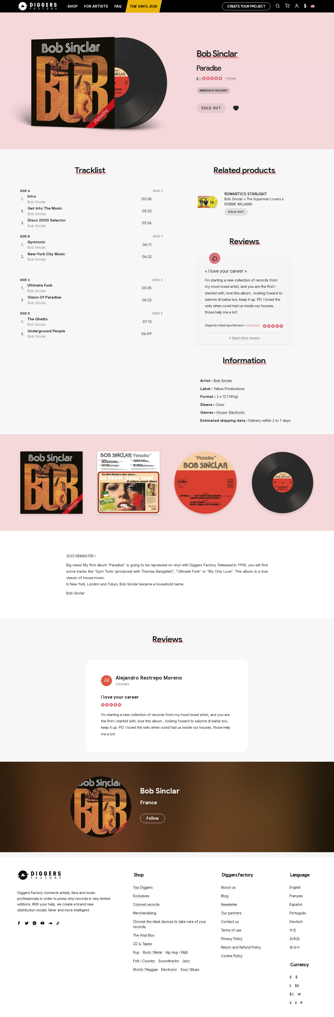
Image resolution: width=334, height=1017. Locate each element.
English (295, 887)
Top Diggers (143, 887)
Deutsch (296, 921)
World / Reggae (145, 969)
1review (230, 78)
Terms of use (231, 930)
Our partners (231, 913)
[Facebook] (19, 923)
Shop (72, 6)
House (221, 412)
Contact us (230, 921)
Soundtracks (168, 961)
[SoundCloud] (50, 923)
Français (296, 896)
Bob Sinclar (216, 53)
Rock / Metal (152, 952)
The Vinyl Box (143, 6)
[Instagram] (34, 923)
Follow (152, 818)
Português (297, 913)
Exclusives (141, 896)
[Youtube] (42, 923)
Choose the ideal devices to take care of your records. (169, 924)
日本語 (294, 939)
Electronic (237, 412)
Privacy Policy (232, 939)
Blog (224, 896)
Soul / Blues (189, 969)
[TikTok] (58, 923)
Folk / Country (144, 961)
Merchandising (144, 913)
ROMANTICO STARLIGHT (245, 194)
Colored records (146, 904)
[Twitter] (27, 923)
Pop (136, 952)
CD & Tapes (142, 944)
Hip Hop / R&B (177, 952)
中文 (292, 930)
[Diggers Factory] (39, 874)
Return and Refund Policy (241, 947)
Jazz (186, 961)
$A (297, 985)
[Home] (37, 6)
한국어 (294, 947)
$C (291, 994)
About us (228, 887)
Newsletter (229, 904)
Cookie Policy (232, 956)
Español (295, 904)
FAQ (118, 6)
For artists (96, 6)
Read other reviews (246, 338)
